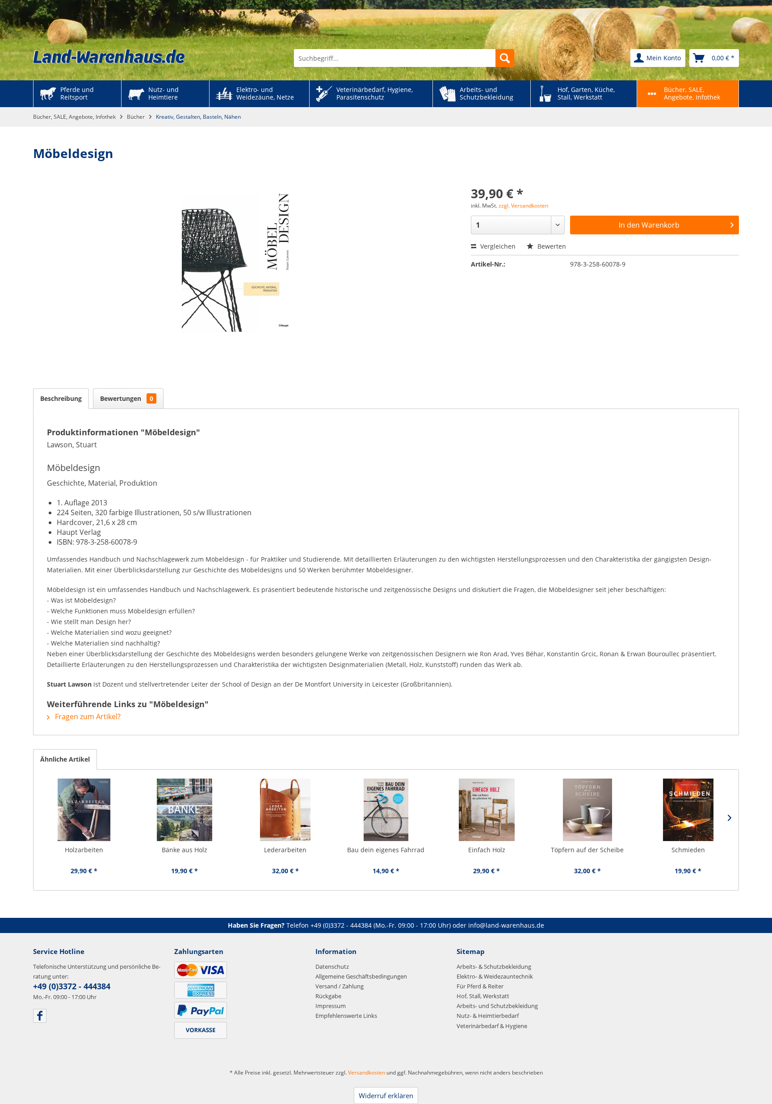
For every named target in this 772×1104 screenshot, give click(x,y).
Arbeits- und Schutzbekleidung (497, 1006)
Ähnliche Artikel (65, 759)
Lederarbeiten (285, 850)
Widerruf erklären (386, 1095)
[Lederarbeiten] (285, 810)
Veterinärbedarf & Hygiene (492, 1026)
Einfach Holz (486, 850)
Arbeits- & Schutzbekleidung (494, 966)
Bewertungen (126, 398)
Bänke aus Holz (184, 850)
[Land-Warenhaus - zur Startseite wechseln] (109, 56)
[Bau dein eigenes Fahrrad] (386, 810)
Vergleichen (497, 246)
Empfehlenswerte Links (346, 1016)
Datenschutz (332, 966)
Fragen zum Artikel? (87, 716)
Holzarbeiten (84, 850)
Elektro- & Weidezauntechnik (495, 976)
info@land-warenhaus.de (506, 925)
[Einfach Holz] (487, 810)
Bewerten (551, 246)
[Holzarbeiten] (84, 810)
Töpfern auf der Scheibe (587, 850)
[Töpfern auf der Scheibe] (587, 810)
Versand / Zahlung (339, 986)
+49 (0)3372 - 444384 (341, 925)
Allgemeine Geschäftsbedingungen (361, 976)
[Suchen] (504, 58)
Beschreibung (61, 398)
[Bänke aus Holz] (184, 810)
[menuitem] (404, 58)
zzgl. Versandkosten (523, 205)
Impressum (330, 1006)
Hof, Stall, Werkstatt (483, 996)
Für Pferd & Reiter (480, 986)
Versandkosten (366, 1072)
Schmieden (688, 850)
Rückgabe (328, 996)
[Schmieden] (688, 810)
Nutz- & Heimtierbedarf (488, 1016)
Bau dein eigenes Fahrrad (385, 850)
